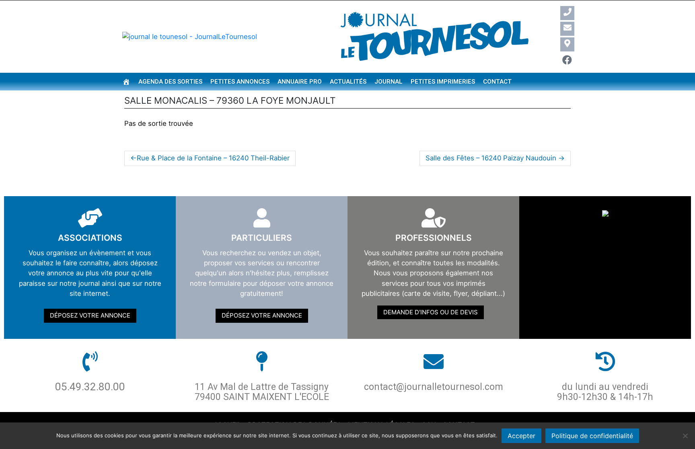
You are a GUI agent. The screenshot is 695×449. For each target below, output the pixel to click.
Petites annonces (239, 81)
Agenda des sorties (170, 81)
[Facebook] (567, 60)
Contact (497, 81)
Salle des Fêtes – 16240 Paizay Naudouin (491, 158)
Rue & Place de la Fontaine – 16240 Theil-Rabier (213, 158)
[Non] (685, 436)
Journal (388, 81)
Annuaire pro (300, 81)
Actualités (348, 81)
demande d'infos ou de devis (430, 312)
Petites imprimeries (443, 81)
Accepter (521, 436)
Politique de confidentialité (592, 436)
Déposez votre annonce (90, 315)
